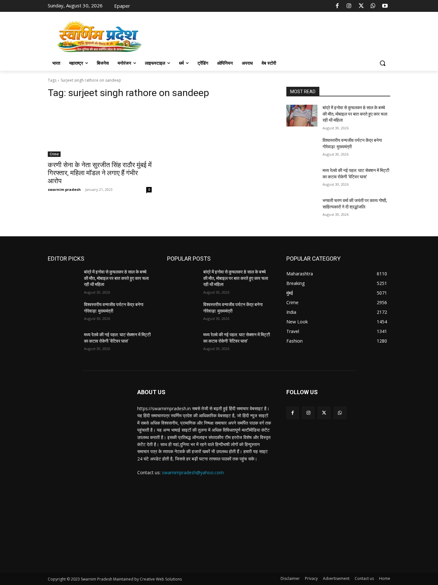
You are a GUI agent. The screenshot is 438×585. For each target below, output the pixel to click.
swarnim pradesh (64, 189)
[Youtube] (385, 6)
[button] (382, 63)
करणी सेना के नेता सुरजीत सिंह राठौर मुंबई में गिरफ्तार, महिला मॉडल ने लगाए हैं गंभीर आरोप (100, 173)
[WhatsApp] (373, 6)
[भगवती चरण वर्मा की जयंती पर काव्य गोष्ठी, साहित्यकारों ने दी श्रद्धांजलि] (301, 208)
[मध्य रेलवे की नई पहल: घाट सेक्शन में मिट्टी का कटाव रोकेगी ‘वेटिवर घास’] (301, 178)
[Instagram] (349, 6)
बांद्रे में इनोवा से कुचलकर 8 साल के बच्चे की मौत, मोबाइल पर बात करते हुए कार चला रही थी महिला (355, 114)
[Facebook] (337, 6)
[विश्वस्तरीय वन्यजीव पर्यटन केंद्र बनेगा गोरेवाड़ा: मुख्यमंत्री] (301, 148)
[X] (361, 6)
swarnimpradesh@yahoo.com (193, 472)
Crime (54, 154)
